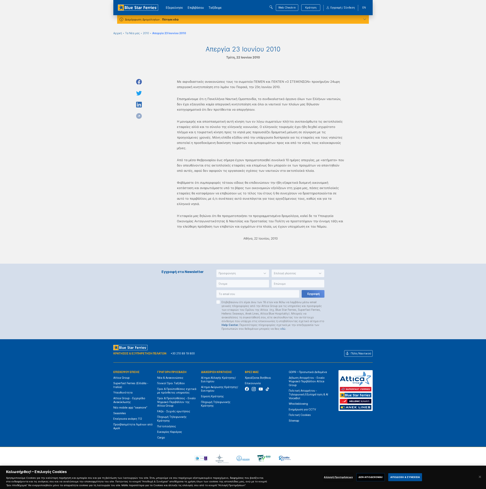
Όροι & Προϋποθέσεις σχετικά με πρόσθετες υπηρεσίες (176, 390)
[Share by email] (139, 116)
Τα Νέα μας (132, 33)
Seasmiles (119, 413)
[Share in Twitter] (139, 93)
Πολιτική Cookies (300, 414)
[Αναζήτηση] (271, 7)
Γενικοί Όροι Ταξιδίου (171, 383)
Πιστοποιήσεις (166, 426)
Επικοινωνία (253, 383)
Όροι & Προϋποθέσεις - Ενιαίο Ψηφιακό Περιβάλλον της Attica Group (176, 402)
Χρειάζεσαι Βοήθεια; (258, 377)
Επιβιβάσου (196, 7)
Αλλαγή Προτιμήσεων (338, 477)
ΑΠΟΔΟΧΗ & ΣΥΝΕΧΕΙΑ (405, 477)
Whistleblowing (298, 403)
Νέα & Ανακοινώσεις (170, 377)
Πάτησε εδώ (170, 19)
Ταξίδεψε (215, 7)
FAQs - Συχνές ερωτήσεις (173, 411)
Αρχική (117, 33)
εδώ (282, 328)
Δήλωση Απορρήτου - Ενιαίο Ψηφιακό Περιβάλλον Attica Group (307, 381)
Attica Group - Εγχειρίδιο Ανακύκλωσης (129, 400)
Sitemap (294, 420)
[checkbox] (218, 302)
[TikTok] (267, 389)
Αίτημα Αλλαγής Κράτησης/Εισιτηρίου (218, 379)
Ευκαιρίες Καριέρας (169, 431)
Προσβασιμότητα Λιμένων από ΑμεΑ (133, 426)
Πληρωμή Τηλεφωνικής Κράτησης (172, 418)
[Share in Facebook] (139, 82)
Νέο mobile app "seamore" (130, 407)
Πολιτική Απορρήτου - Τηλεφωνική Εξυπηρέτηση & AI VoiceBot (308, 394)
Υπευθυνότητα (123, 392)
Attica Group (121, 377)
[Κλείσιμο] (480, 477)
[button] (242, 273)
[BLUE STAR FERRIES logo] (138, 8)
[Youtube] (261, 389)
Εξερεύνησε (174, 7)
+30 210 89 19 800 (183, 353)
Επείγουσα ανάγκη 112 (127, 418)
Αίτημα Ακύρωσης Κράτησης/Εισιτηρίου (219, 388)
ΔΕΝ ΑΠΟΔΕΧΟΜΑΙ (370, 477)
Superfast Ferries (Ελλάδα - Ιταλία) (130, 385)
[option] (201, 458)
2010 (146, 33)
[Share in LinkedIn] (139, 104)
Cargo (161, 437)
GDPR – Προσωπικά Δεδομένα (308, 372)
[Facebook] (247, 389)
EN (364, 7)
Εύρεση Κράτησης (212, 396)
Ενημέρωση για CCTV (302, 409)
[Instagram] (254, 389)
